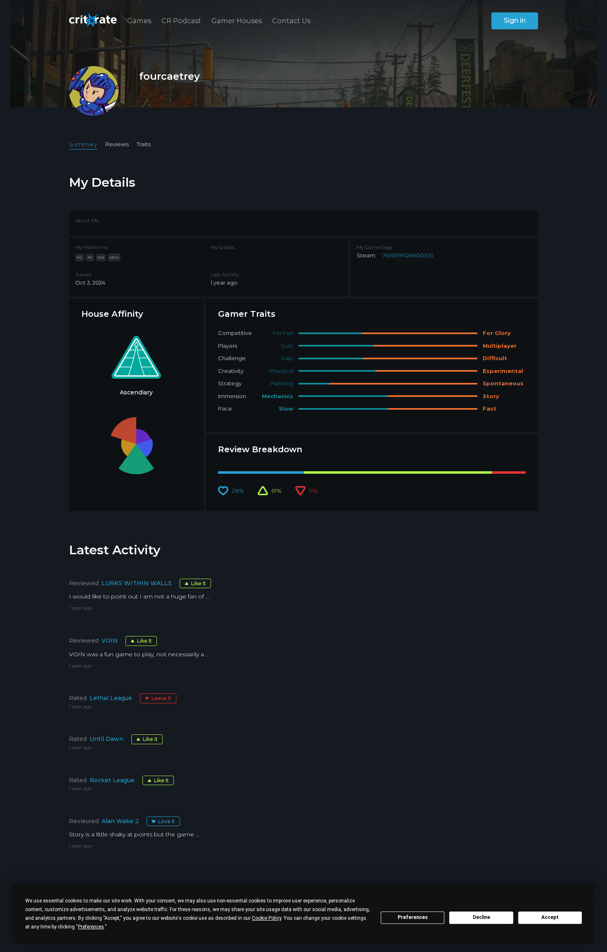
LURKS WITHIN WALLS (137, 583)
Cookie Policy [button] (266, 918)
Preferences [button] (91, 927)
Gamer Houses (236, 21)
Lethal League (111, 698)
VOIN (110, 640)
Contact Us (291, 21)
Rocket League (112, 780)
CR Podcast (181, 21)
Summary (83, 144)
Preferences (413, 917)
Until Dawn (106, 739)
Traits (144, 144)
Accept (550, 917)
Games (139, 21)
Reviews (117, 144)
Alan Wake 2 (120, 821)
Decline (481, 917)
